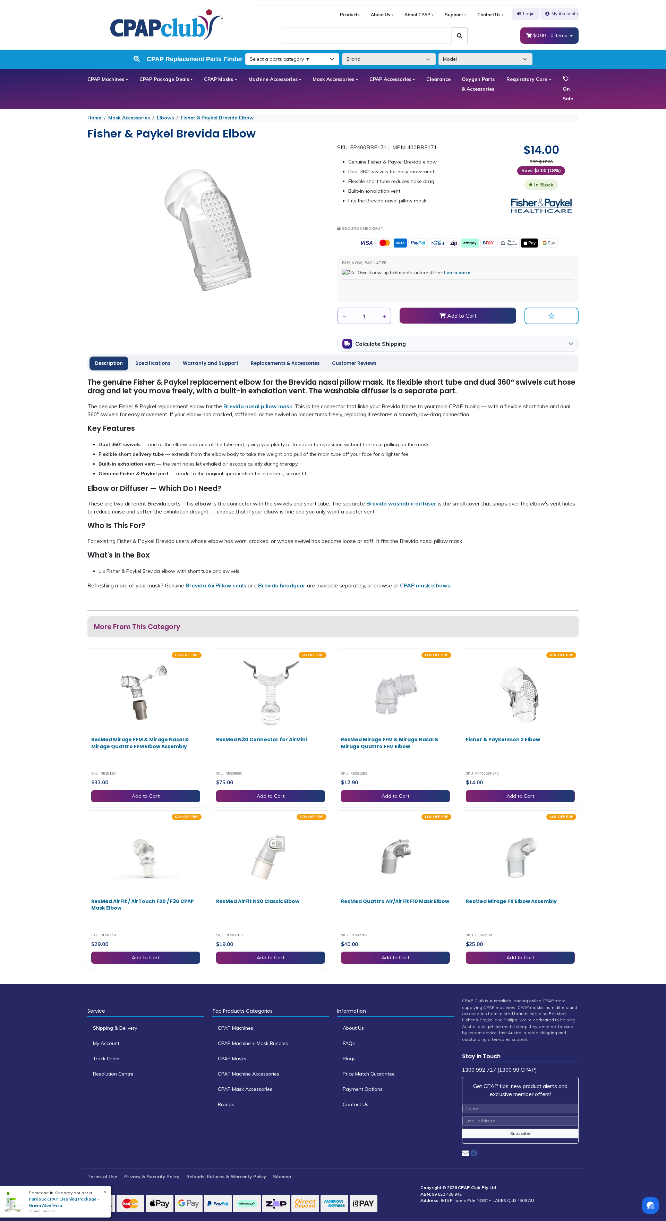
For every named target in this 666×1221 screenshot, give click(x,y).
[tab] (108, 363)
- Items (551, 35)
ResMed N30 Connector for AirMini (261, 739)
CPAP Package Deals (164, 79)
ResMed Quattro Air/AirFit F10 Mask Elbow (395, 901)
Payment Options (363, 1089)
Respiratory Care (526, 79)
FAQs (349, 1043)
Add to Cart (461, 315)
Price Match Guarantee (369, 1074)
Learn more (457, 272)
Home (94, 118)
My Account (563, 13)
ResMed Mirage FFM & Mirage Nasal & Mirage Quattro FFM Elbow (390, 743)
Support (454, 14)
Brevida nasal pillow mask (257, 406)
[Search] (460, 35)
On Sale (568, 94)
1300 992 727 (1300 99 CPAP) (499, 1070)
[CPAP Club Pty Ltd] (166, 24)
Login (529, 13)
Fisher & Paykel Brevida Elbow (217, 118)
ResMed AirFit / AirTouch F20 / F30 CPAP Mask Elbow (142, 905)
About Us (380, 14)
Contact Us (489, 14)
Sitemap (282, 1176)
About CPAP (417, 14)
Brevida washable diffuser (401, 503)
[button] (551, 316)
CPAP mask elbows (425, 585)
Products (350, 14)
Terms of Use (102, 1176)
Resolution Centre (113, 1074)
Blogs (349, 1058)
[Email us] (465, 1153)
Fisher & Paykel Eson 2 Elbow (503, 739)
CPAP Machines (105, 79)
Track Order (106, 1058)
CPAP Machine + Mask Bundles (253, 1043)
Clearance (438, 79)
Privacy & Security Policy (151, 1176)
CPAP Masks (218, 79)
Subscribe (520, 1133)
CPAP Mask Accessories (245, 1089)
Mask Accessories (333, 79)
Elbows (165, 118)
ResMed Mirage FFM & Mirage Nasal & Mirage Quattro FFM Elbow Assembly (140, 743)
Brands (226, 1104)
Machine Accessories (273, 79)
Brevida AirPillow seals (216, 585)
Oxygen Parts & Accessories (478, 84)
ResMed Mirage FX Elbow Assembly (511, 901)
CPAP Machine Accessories (248, 1074)
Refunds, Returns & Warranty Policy (226, 1176)
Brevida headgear (282, 585)
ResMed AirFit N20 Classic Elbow (257, 901)
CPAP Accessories (390, 79)
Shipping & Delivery (115, 1028)
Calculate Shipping (380, 343)
